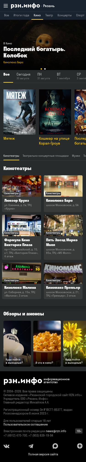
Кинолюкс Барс (13, 62)
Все (6, 15)
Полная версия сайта (43, 454)
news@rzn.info (56, 431)
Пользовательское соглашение (25, 424)
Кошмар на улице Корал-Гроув (54, 140)
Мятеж (9, 138)
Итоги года (21, 15)
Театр (49, 15)
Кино (37, 15)
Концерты (65, 15)
